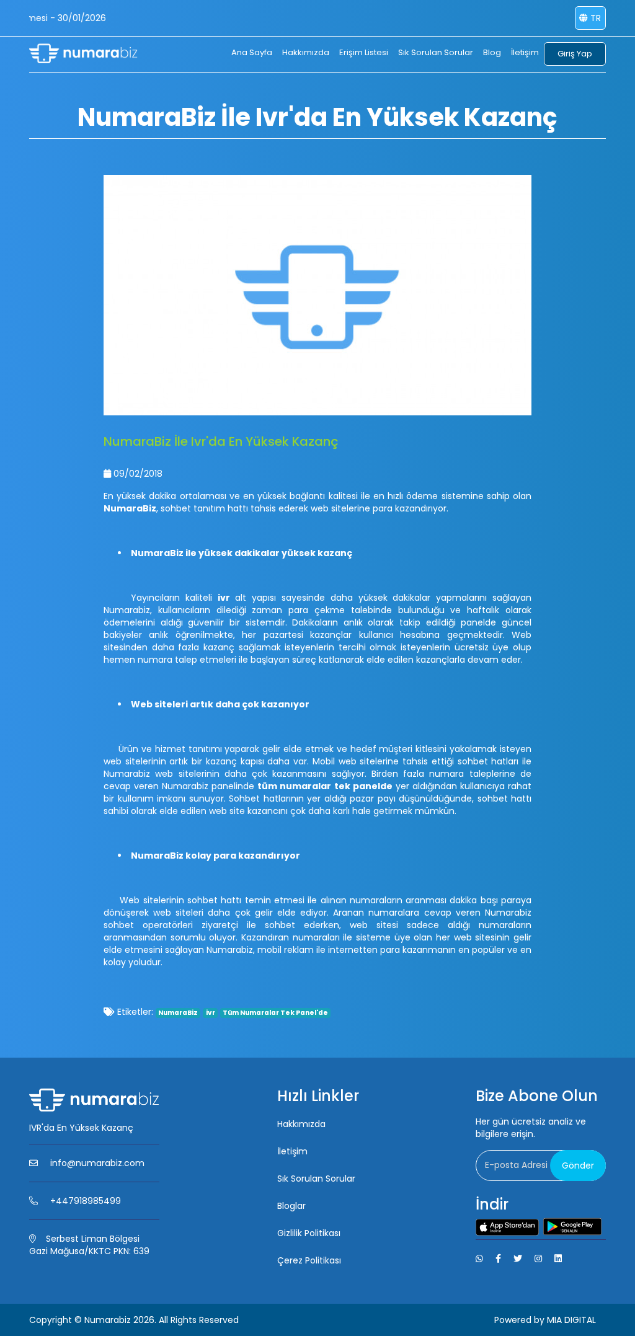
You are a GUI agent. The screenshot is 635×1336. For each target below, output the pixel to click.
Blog (492, 52)
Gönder (578, 1165)
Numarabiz (107, 1320)
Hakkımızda (305, 52)
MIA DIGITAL (571, 1320)
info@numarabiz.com (97, 1163)
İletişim (525, 52)
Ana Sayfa (251, 52)
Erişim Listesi (363, 52)
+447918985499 (85, 1201)
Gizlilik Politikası (308, 1233)
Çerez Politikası (309, 1260)
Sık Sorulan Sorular (435, 52)
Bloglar (291, 1206)
